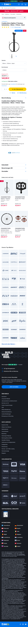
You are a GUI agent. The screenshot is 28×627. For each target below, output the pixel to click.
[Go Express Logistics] (14, 503)
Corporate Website (6, 398)
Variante (4, 60)
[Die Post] (22, 496)
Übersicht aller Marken (8, 344)
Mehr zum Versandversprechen (17, 599)
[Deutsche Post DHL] (6, 496)
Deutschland (4, 85)
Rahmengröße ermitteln (7, 437)
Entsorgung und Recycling (7, 416)
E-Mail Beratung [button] (22, 92)
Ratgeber (4, 453)
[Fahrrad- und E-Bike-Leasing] (6, 485)
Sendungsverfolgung (6, 435)
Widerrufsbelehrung (6, 409)
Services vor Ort (5, 403)
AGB (3, 407)
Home (3, 14)
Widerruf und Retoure (6, 427)
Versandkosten (5, 431)
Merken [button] (13, 92)
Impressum (4, 396)
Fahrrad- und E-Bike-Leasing (8, 448)
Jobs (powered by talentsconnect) (9, 400)
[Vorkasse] (14, 478)
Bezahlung (4, 433)
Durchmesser (5, 67)
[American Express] (6, 471)
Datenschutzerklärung (6, 411)
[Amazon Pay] (6, 478)
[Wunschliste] (19, 4)
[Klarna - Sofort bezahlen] (22, 471)
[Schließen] (25, 17)
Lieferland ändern (19, 564)
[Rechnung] (6, 464)
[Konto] (22, 4)
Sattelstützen (18, 14)
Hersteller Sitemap (6, 440)
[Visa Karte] (22, 464)
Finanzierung (4, 446)
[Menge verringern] (3, 89)
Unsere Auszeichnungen (7, 405)
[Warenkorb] (25, 4)
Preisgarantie (4, 444)
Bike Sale (7, 11)
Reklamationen (5, 429)
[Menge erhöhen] (6, 89)
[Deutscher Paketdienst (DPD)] (14, 496)
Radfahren (7, 14)
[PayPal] (14, 471)
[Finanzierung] (22, 478)
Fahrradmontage (5, 451)
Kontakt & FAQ (5, 424)
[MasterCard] (14, 464)
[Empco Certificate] (6, 514)
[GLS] (6, 503)
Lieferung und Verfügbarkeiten (8, 442)
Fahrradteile (12, 14)
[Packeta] (22, 503)
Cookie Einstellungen (6, 413)
